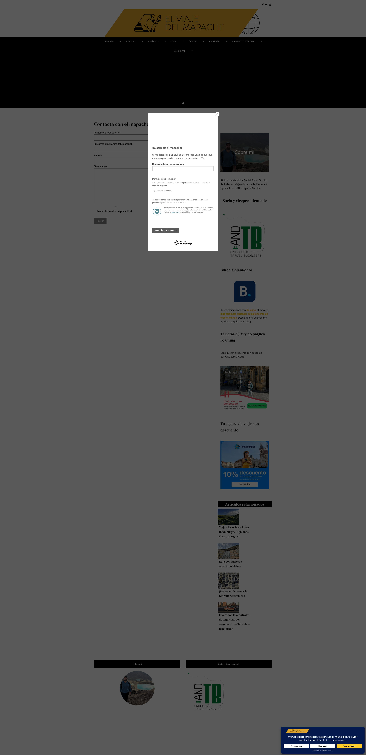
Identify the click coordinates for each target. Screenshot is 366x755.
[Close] (217, 114)
